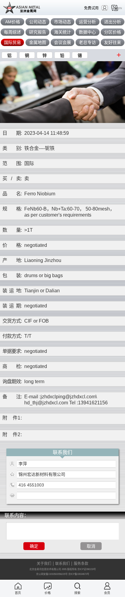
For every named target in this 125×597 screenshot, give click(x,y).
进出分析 (112, 21)
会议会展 (62, 42)
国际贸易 (12, 42)
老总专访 (87, 42)
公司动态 (37, 21)
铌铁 (50, 148)
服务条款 (81, 564)
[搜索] (77, 586)
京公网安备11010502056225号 (52, 574)
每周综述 (12, 32)
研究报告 (37, 32)
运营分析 (87, 21)
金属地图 (37, 42)
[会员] (107, 586)
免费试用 (91, 8)
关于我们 (44, 564)
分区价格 (112, 32)
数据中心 (87, 32)
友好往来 (112, 42)
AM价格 (12, 21)
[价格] (48, 586)
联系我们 (62, 564)
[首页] (18, 586)
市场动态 (62, 21)
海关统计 (62, 32)
